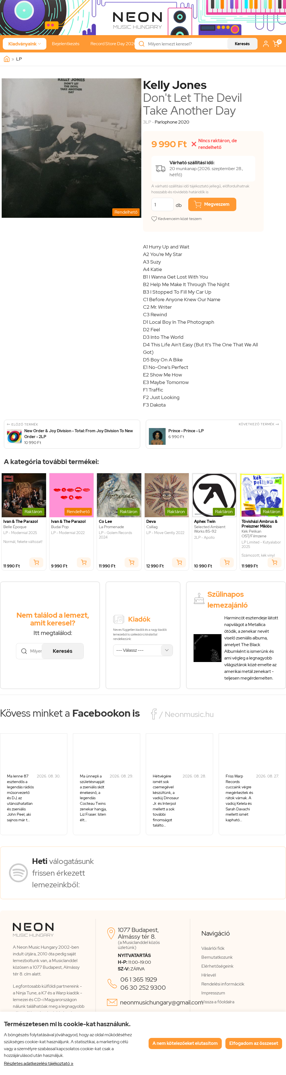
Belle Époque (15, 527)
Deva (151, 521)
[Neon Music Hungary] (6, 59)
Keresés (242, 43)
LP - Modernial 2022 (68, 533)
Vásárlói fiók (213, 948)
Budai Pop (60, 527)
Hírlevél (208, 975)
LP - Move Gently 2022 (165, 533)
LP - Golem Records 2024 (115, 535)
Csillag (152, 527)
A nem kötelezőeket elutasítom (185, 1043)
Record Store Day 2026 (113, 44)
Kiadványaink (24, 44)
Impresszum (213, 993)
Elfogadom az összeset (253, 1043)
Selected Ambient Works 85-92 (209, 529)
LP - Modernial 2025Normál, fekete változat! (22, 537)
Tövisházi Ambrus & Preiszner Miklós (260, 524)
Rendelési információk (222, 984)
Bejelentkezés (65, 44)
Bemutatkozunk (217, 957)
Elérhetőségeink (217, 966)
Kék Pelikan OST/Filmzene (254, 533)
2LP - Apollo (204, 537)
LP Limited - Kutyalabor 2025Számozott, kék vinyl (261, 548)
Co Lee (105, 521)
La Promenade (111, 527)
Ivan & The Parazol (20, 521)
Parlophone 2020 (172, 122)
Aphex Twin (204, 521)
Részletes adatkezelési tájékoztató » (38, 1063)
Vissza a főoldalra (217, 1002)
